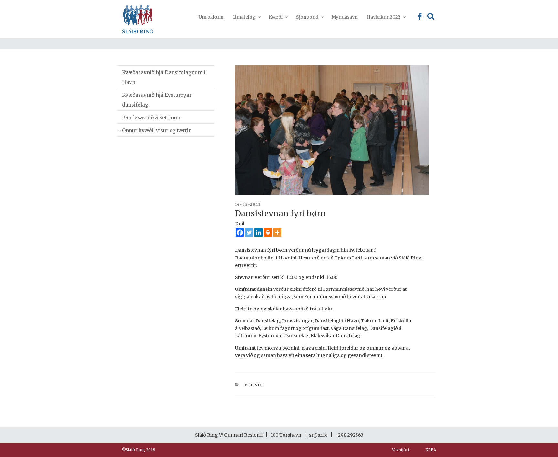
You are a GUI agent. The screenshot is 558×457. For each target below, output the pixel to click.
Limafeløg (243, 17)
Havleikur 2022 (383, 17)
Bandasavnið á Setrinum (152, 118)
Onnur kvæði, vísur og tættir (156, 130)
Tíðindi (253, 385)
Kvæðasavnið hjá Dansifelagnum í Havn (163, 77)
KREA (430, 449)
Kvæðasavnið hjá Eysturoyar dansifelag (156, 100)
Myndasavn (345, 17)
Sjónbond (307, 17)
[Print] (268, 232)
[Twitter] (249, 232)
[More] (277, 232)
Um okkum (211, 17)
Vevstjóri (400, 449)
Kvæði (276, 17)
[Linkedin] (258, 232)
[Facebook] (240, 232)
